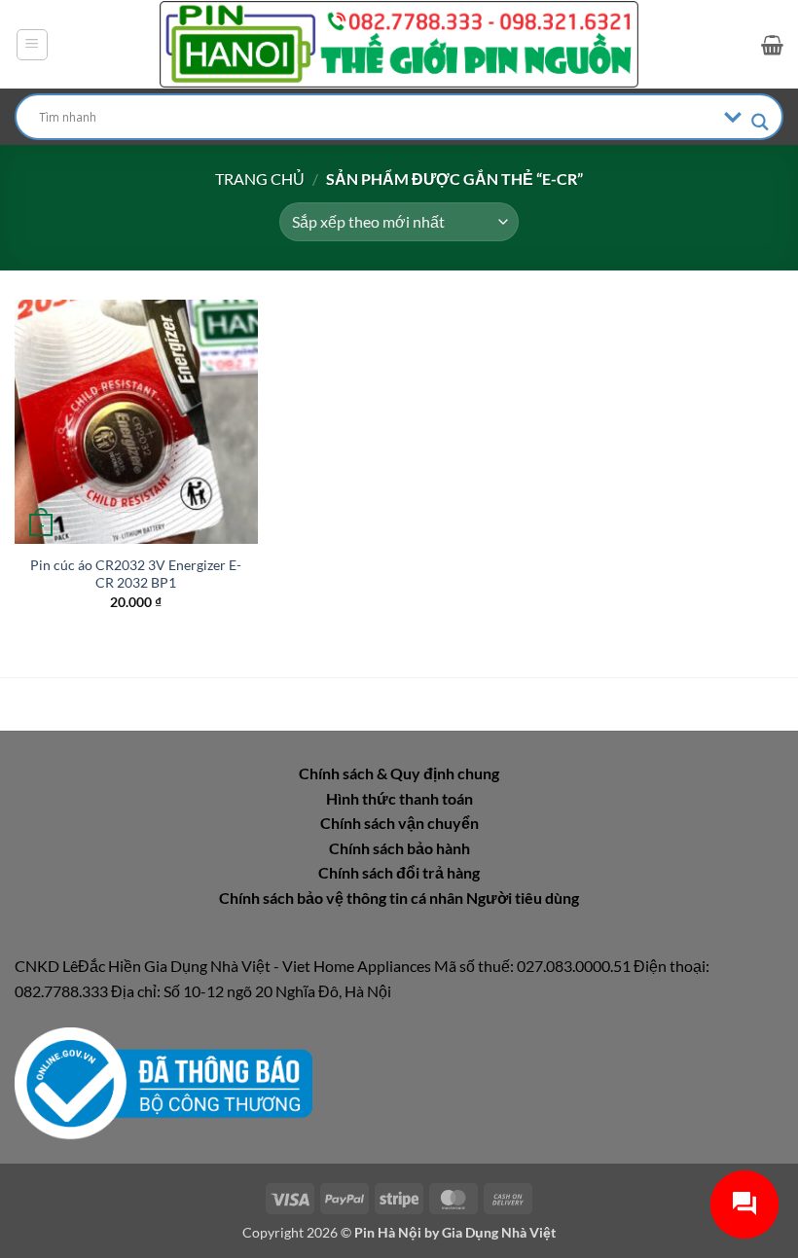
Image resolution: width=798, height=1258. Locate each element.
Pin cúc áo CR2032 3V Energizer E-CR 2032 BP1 (135, 574)
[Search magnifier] (760, 122)
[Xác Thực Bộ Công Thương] (163, 1081)
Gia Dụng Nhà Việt (499, 1232)
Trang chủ (260, 178)
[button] (32, 44)
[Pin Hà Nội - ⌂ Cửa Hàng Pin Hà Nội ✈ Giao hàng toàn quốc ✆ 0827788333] (399, 44)
